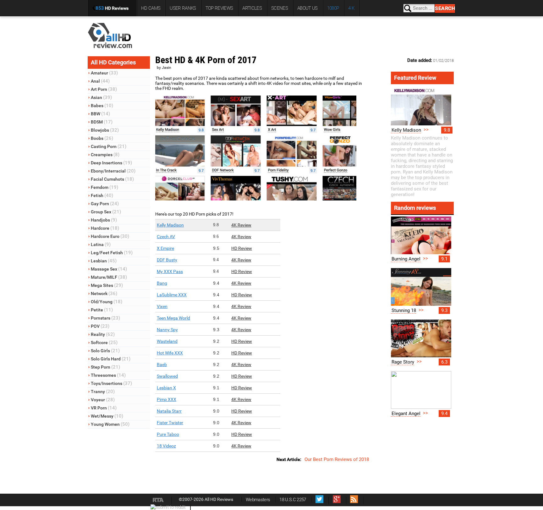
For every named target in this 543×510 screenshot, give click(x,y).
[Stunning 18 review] (421, 304)
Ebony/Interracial (113, 170)
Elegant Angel (406, 413)
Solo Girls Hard (110, 358)
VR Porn (104, 407)
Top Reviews (219, 8)
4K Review (241, 225)
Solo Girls (105, 350)
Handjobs (104, 219)
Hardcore (105, 228)
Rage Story (403, 362)
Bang (162, 283)
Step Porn (105, 367)
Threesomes (108, 375)
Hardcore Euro (110, 236)
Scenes (279, 8)
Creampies (105, 154)
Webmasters (258, 499)
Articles (252, 8)
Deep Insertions (111, 162)
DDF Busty (167, 259)
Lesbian (104, 260)
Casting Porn (108, 146)
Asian (101, 97)
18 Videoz (166, 445)
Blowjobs (105, 130)
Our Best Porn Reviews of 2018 (336, 459)
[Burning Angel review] (421, 252)
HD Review (241, 248)
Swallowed (167, 376)
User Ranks (183, 8)
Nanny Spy (167, 329)
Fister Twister (170, 422)
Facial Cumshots (112, 179)
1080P (333, 8)
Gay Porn (105, 203)
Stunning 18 (404, 310)
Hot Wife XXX (170, 352)
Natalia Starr (169, 411)
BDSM (101, 121)
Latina (101, 244)
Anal (100, 81)
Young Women (110, 424)
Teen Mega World (173, 318)
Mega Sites (107, 285)
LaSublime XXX (172, 294)
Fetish (102, 195)
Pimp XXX (166, 399)
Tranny (103, 391)
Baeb (162, 364)
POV (100, 326)
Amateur (104, 72)
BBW (100, 113)
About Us (307, 8)
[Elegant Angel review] (421, 407)
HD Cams (150, 8)
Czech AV (166, 236)
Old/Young (106, 301)
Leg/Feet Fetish (112, 252)
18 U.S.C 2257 (292, 499)
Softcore (104, 342)
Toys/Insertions (111, 383)
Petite (102, 309)
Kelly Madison (170, 225)
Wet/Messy (107, 416)
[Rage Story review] (421, 356)
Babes (102, 105)
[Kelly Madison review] (421, 124)
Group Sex (106, 211)
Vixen (162, 306)
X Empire (165, 248)
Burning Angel (406, 259)
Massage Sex (109, 268)
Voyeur (103, 399)
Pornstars (105, 318)
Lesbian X (166, 387)
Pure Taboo (168, 434)
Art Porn (104, 89)
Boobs (102, 138)
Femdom (104, 187)
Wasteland (167, 341)
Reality (103, 334)
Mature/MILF (109, 277)
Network (104, 293)
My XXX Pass (170, 271)
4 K (351, 8)
